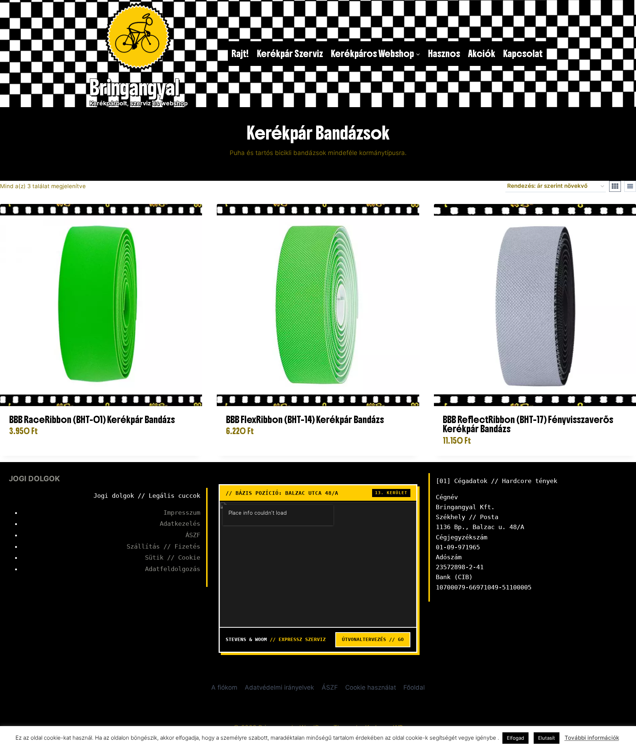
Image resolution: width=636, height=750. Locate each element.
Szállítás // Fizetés (163, 546)
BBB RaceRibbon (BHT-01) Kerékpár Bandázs (92, 419)
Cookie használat (370, 687)
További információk (592, 737)
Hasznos (444, 53)
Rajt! (240, 53)
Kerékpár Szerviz (290, 53)
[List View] (630, 186)
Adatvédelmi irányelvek (279, 687)
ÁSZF (193, 535)
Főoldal (414, 687)
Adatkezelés (180, 523)
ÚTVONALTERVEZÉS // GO (373, 639)
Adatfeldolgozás (172, 569)
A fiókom (224, 687)
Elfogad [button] (515, 738)
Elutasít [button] (546, 738)
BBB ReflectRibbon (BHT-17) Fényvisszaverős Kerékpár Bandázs (528, 424)
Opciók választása (38, 453)
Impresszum (181, 512)
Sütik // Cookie (172, 557)
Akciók (481, 53)
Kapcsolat (523, 53)
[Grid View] (615, 186)
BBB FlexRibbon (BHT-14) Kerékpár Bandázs (305, 419)
